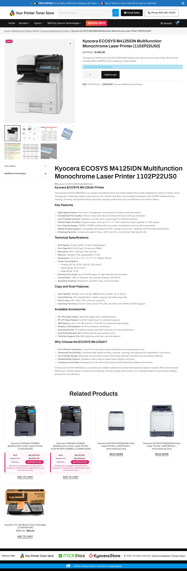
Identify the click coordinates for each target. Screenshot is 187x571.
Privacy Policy (178, 555)
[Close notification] (182, 3)
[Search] (115, 13)
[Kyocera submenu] (29, 23)
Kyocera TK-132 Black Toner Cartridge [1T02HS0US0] (25, 526)
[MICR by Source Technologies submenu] (80, 23)
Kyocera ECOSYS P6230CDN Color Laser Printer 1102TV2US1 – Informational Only (116, 446)
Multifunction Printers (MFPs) (25, 31)
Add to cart (110, 74)
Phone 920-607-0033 (163, 12)
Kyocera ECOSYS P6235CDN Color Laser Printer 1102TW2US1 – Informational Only (162, 446)
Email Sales (133, 12)
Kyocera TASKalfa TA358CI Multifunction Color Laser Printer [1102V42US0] (25, 446)
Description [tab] (10, 166)
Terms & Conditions (161, 555)
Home (7, 31)
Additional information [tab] (15, 173)
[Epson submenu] (42, 23)
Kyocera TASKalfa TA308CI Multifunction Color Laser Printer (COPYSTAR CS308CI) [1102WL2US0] (71, 446)
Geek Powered (116, 566)
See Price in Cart (34, 462)
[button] (70, 43)
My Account (166, 23)
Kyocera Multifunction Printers (55, 31)
